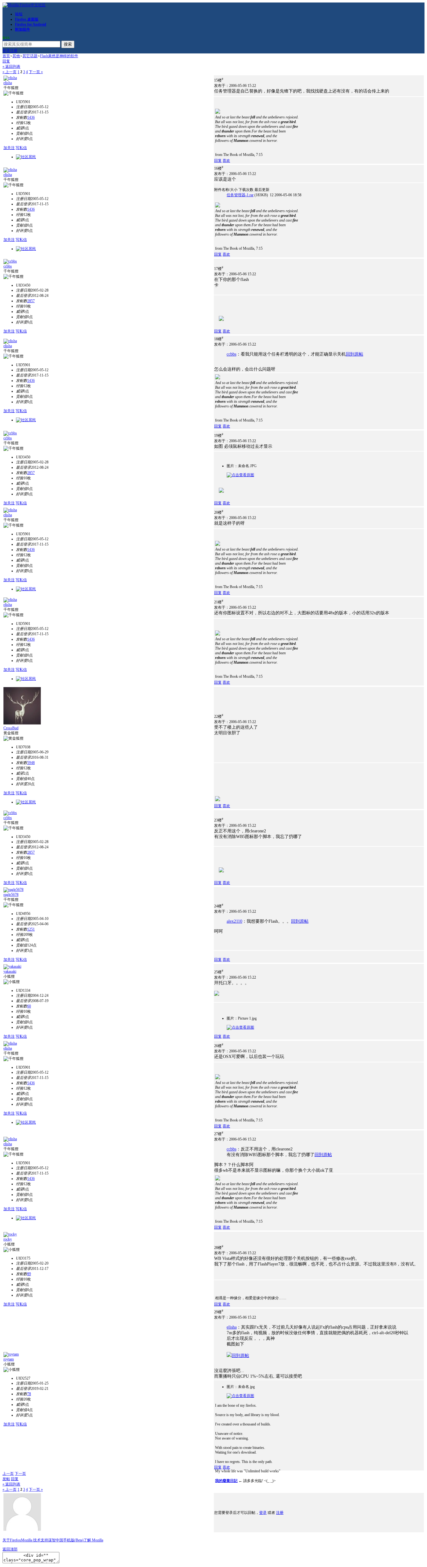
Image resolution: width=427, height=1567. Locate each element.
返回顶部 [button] (10, 1549)
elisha (7, 83)
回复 (6, 61)
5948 (31, 763)
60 (29, 1006)
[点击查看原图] (240, 475)
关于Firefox (12, 1540)
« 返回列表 (11, 66)
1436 (31, 117)
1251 (31, 929)
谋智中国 (55, 1540)
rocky (7, 1239)
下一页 (20, 1473)
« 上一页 (10, 72)
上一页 (8, 1473)
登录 (6, 50)
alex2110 (234, 921)
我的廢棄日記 (226, 1481)
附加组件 (22, 29)
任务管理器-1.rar (240, 195)
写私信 (21, 148)
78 (29, 1394)
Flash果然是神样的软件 (59, 56)
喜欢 (226, 160)
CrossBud (10, 728)
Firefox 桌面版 (26, 19)
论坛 (19, 14)
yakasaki (9, 971)
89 (29, 1274)
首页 (6, 56)
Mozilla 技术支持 (34, 1540)
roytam (8, 1359)
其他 (16, 56)
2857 (31, 301)
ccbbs (7, 266)
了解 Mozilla (93, 1540)
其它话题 (30, 56)
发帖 (6, 1479)
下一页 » (36, 72)
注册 (14, 50)
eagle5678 (10, 894)
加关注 (9, 148)
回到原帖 (354, 354)
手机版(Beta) (73, 1540)
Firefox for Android (30, 24)
